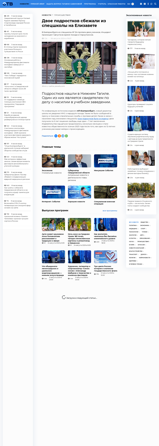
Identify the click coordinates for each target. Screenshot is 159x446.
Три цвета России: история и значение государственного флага (105, 268)
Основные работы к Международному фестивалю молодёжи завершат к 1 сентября (16, 63)
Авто (142, 235)
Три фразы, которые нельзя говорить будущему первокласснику (139, 42)
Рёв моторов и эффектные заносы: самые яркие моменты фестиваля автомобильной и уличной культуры (17, 162)
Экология (132, 235)
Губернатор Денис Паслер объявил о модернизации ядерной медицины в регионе (17, 176)
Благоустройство (135, 251)
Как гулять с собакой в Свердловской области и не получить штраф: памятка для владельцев (16, 191)
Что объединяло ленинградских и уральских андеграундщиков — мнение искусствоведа (53, 270)
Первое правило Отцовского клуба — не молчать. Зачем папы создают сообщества (140, 203)
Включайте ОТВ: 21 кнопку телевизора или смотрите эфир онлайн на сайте (17, 205)
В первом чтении (135, 264)
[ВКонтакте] (55, 135)
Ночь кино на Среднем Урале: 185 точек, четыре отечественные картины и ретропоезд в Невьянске (79, 238)
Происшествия (143, 241)
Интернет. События (51, 201)
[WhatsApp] (151, 3)
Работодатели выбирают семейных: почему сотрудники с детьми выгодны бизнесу (141, 171)
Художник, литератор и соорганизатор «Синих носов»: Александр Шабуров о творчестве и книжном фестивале (79, 270)
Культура (132, 238)
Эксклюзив (47, 170)
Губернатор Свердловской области (79, 171)
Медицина (133, 229)
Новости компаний (136, 248)
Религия (132, 258)
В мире (131, 245)
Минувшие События (103, 170)
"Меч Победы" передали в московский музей (15, 76)
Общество (144, 222)
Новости (24, 4)
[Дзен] (148, 3)
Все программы (110, 211)
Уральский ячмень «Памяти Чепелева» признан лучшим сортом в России (16, 218)
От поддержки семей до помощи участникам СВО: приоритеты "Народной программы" (15, 103)
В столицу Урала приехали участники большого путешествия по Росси (15, 49)
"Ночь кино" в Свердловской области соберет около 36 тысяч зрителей (16, 88)
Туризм (144, 232)
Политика (133, 225)
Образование (145, 238)
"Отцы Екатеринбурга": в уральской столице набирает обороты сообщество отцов (16, 148)
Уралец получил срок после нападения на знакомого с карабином (16, 36)
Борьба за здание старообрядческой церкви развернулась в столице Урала (17, 117)
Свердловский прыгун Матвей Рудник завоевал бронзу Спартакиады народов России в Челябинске (17, 21)
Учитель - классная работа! (111, 4)
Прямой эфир (37, 4)
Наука (131, 241)
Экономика (144, 225)
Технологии (133, 232)
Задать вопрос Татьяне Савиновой (64, 4)
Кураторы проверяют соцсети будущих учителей (140, 105)
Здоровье (132, 261)
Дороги (143, 254)
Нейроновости (144, 258)
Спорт (143, 229)
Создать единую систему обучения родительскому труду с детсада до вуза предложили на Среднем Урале (141, 137)
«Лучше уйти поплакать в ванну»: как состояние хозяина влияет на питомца (141, 74)
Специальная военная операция (104, 202)
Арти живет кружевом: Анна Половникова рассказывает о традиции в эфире (53, 237)
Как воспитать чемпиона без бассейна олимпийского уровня (105, 236)
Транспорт (133, 254)
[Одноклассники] (145, 3)
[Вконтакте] (141, 3)
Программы (90, 4)
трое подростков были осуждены (93, 119)
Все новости (134, 222)
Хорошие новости (76, 201)
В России (141, 245)
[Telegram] (62, 135)
